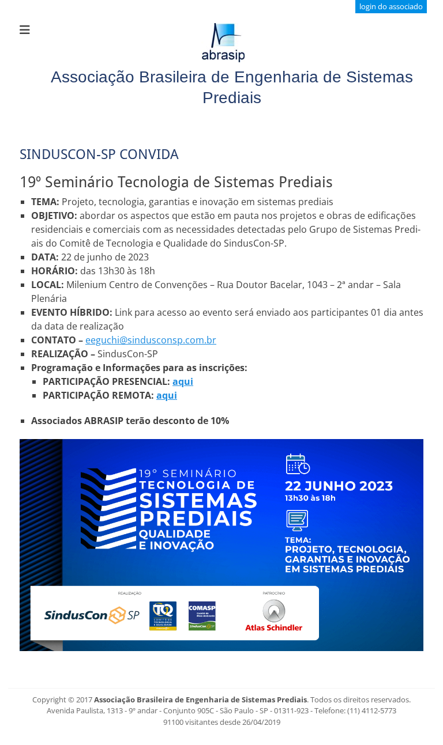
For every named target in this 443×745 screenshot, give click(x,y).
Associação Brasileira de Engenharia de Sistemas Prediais (200, 699)
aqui (182, 381)
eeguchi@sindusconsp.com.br (150, 340)
